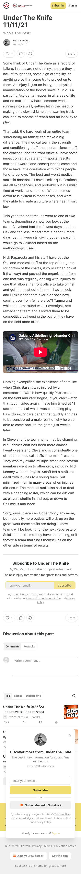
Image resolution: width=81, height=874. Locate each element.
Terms (48, 846)
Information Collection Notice (53, 818)
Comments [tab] (12, 646)
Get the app (60, 856)
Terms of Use (62, 814)
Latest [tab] (18, 696)
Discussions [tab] (33, 696)
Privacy (36, 846)
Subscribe (58, 5)
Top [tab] (8, 696)
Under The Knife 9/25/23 (23, 707)
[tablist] (20, 646)
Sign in (72, 5)
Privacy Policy (43, 822)
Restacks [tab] (29, 646)
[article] (40, 714)
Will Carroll (21, 40)
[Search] (74, 696)
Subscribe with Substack (43, 805)
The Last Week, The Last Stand (23, 712)
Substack (21, 865)
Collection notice (65, 846)
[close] (69, 735)
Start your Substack (30, 856)
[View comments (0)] (21, 54)
